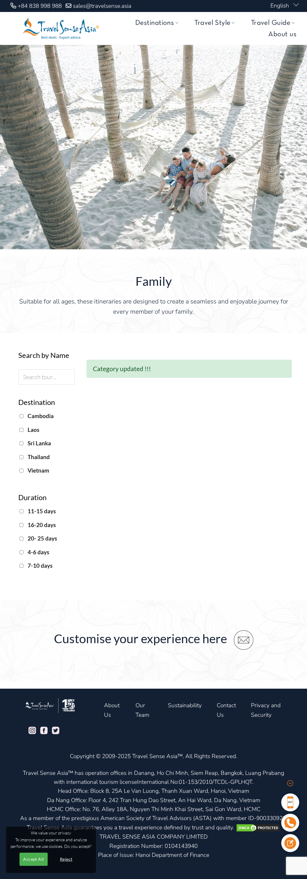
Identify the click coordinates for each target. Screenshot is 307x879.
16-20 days (41, 524)
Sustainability (185, 705)
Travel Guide (271, 23)
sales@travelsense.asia (102, 6)
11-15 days (41, 511)
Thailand (38, 456)
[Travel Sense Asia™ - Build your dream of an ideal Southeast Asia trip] (59, 28)
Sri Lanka (38, 443)
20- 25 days (41, 538)
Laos (32, 429)
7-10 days (39, 565)
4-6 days (37, 552)
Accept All (33, 859)
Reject (66, 859)
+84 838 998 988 (40, 6)
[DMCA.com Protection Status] (258, 827)
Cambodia (40, 415)
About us (282, 34)
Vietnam (37, 470)
